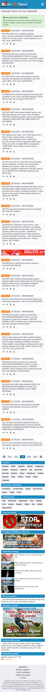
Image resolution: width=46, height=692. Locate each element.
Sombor (40, 473)
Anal (3, 501)
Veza (31, 501)
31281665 (6, 132)
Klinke (27, 504)
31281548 (6, 401)
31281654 (6, 183)
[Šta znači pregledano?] (3, 43)
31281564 (6, 381)
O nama (23, 678)
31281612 (6, 276)
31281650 (6, 221)
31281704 (6, 73)
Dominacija (12, 501)
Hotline (11, 504)
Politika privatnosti (23, 675)
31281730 (6, 31)
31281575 (6, 334)
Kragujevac (39, 466)
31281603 (6, 296)
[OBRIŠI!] (10, 43)
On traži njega (18, 489)
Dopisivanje (23, 501)
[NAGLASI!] (7, 43)
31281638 (6, 260)
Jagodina (21, 466)
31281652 (6, 206)
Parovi (4, 492)
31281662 (6, 159)
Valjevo (20, 477)
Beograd (5, 466)
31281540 (6, 419)
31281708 (6, 51)
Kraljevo (5, 470)
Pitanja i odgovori (23, 670)
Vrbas (35, 477)
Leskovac (23, 470)
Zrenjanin (5, 480)
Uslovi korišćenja (23, 672)
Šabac (22, 473)
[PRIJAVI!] (14, 43)
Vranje (28, 477)
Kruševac (14, 470)
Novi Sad (22, 11)
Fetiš (4, 504)
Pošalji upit (7, 659)
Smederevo (31, 473)
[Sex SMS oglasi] (14, 4)
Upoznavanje (7, 508)
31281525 (6, 440)
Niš (30, 470)
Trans (19, 492)
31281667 (6, 109)
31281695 (6, 91)
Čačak (13, 466)
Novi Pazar (38, 470)
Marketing (23, 667)
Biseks (28, 489)
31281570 (6, 359)
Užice (13, 477)
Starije (40, 504)
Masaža (19, 504)
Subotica (5, 477)
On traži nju (6, 489)
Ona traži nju (37, 489)
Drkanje (39, 501)
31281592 (6, 311)
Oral (33, 504)
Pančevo (14, 473)
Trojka (11, 492)
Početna (14, 11)
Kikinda (30, 466)
